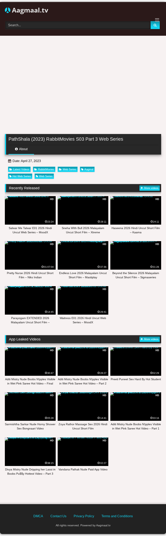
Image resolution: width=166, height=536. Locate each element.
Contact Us (58, 516)
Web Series (69, 169)
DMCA (38, 516)
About (23, 149)
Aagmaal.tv (29, 10)
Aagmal (88, 169)
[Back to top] (153, 524)
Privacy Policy (84, 516)
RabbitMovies (46, 169)
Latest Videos (21, 169)
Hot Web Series (22, 176)
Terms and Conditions (117, 516)
